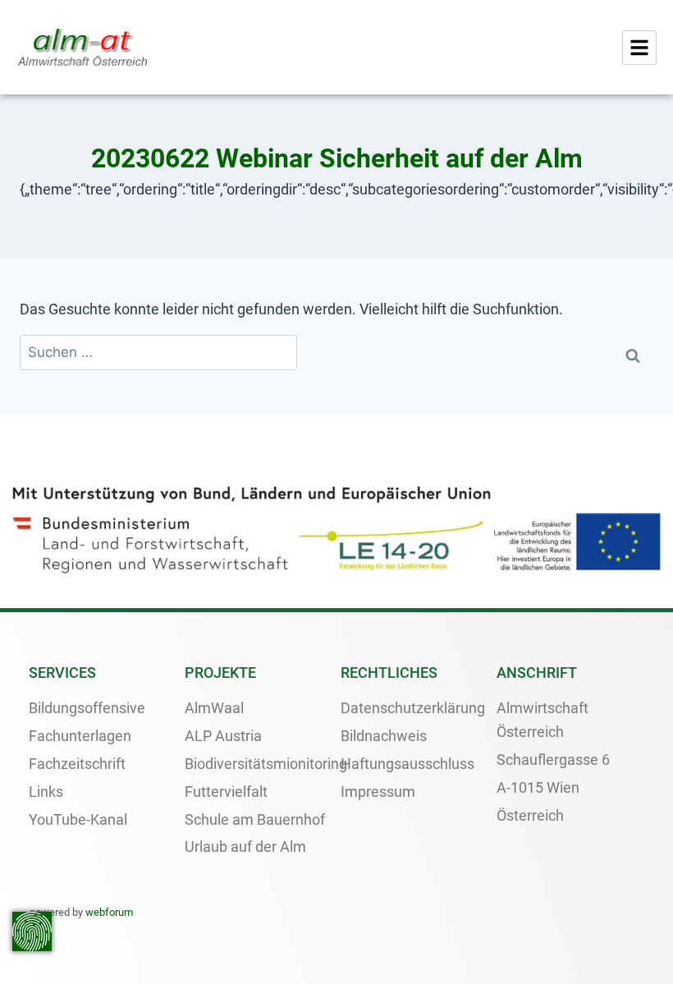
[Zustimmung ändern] (32, 931)
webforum (109, 912)
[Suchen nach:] (158, 352)
